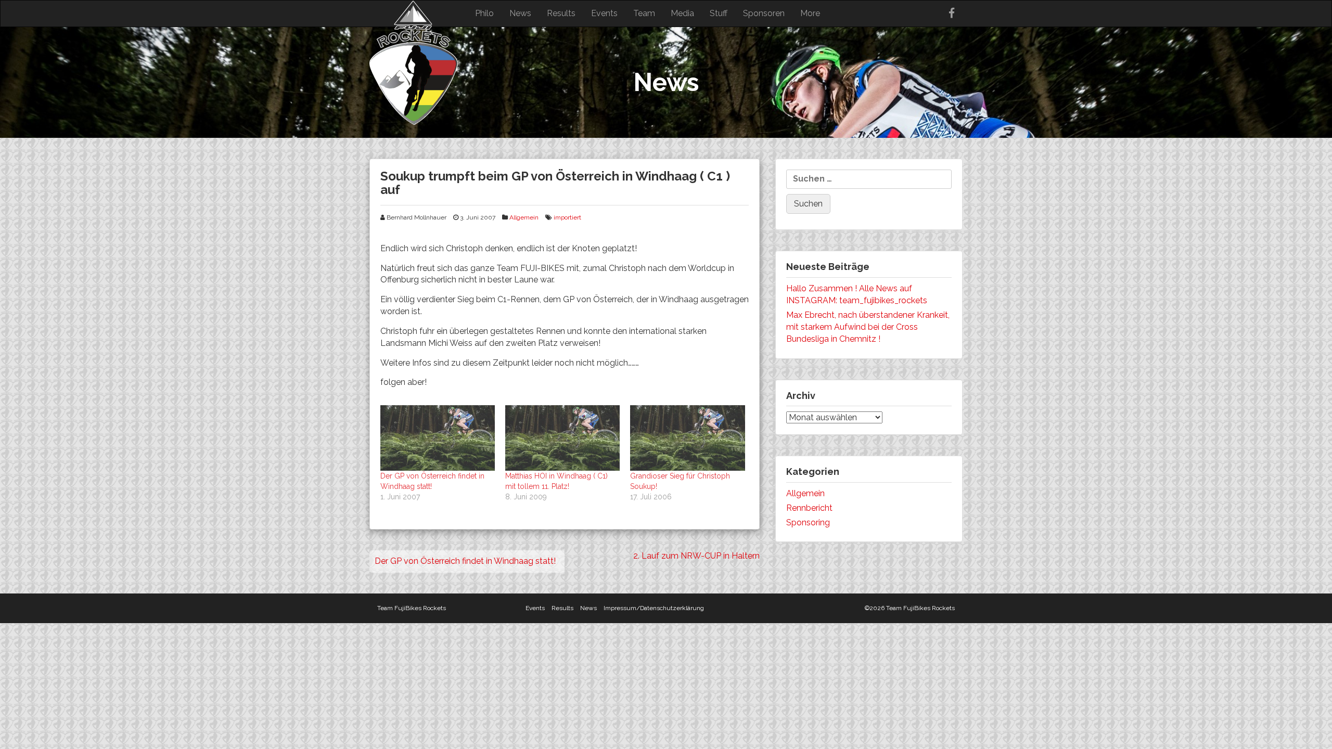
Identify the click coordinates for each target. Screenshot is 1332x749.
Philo (484, 13)
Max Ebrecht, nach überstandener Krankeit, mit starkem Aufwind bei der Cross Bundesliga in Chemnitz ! (868, 327)
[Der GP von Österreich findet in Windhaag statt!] (437, 438)
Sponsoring (808, 522)
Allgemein (524, 217)
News (520, 13)
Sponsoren (764, 13)
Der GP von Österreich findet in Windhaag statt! (465, 561)
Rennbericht (809, 508)
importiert (567, 217)
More (810, 13)
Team (644, 13)
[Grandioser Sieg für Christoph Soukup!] (687, 438)
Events (604, 13)
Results (561, 13)
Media (682, 13)
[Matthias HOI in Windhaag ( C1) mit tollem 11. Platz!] (562, 438)
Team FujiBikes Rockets (411, 608)
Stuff (718, 13)
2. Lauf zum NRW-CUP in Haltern (696, 556)
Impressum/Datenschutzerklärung (654, 608)
